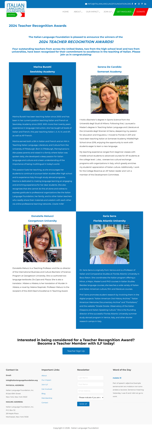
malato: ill (117, 378)
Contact (45, 403)
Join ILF (45, 384)
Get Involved (47, 389)
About (44, 375)
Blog (43, 394)
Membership (47, 398)
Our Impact (46, 380)
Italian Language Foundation (85, 428)
